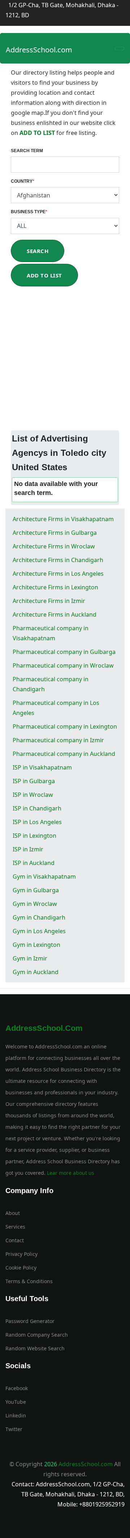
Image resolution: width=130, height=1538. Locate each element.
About (12, 1213)
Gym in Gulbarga (36, 890)
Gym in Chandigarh (39, 917)
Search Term (27, 150)
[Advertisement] (65, 362)
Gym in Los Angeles (39, 931)
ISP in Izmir (28, 849)
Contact (14, 1240)
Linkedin (15, 1415)
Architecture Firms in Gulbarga (55, 533)
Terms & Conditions (29, 1281)
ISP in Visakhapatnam (42, 767)
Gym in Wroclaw (35, 904)
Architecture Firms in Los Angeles (58, 574)
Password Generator (30, 1321)
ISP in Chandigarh (37, 808)
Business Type (29, 211)
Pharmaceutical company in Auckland (64, 754)
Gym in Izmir (30, 958)
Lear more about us (70, 1172)
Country (22, 181)
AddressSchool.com (39, 50)
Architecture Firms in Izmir (49, 601)
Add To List (44, 275)
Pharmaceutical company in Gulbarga (64, 652)
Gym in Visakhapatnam (44, 876)
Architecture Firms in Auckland (54, 614)
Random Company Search (36, 1334)
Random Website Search (35, 1348)
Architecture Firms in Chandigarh (58, 560)
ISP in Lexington (34, 836)
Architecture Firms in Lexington (55, 587)
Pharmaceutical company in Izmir (58, 740)
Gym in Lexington (36, 945)
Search (37, 250)
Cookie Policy (20, 1267)
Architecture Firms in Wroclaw (54, 546)
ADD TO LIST (38, 133)
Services (15, 1226)
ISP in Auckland (34, 863)
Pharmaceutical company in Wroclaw (63, 665)
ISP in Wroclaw (33, 795)
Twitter (13, 1429)
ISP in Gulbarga (34, 781)
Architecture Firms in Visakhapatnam (63, 519)
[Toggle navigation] (119, 48)
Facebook (16, 1388)
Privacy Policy (21, 1253)
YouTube (15, 1401)
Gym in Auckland (35, 972)
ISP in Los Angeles (37, 822)
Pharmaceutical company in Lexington (65, 726)
